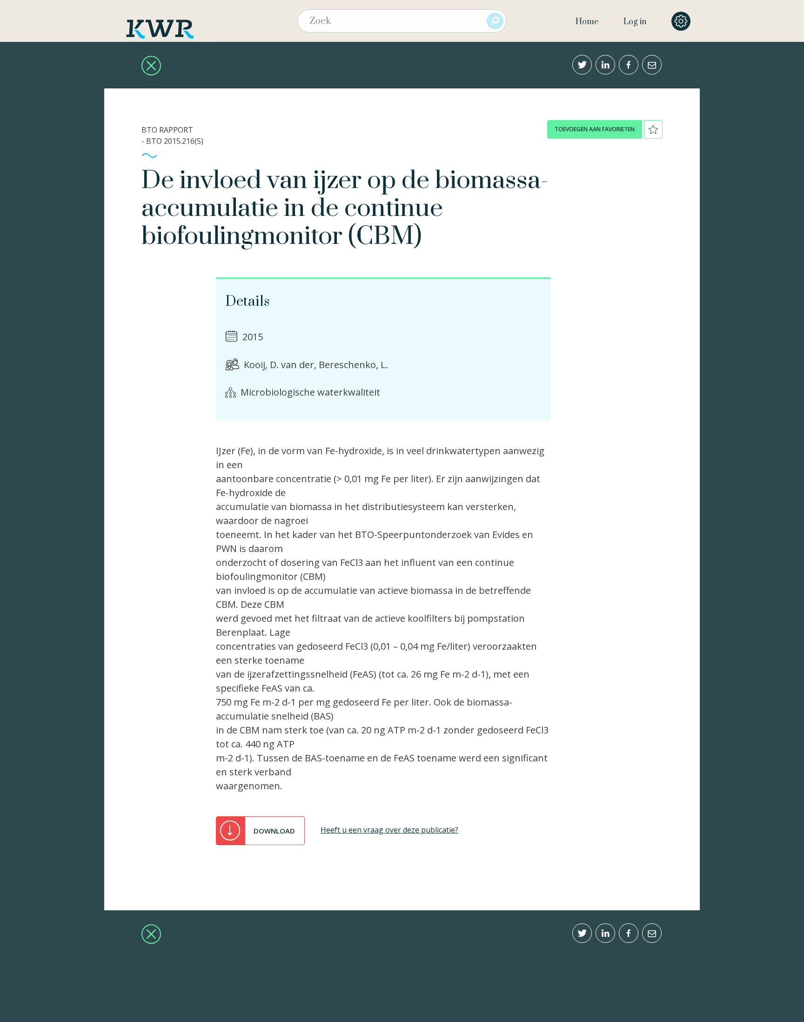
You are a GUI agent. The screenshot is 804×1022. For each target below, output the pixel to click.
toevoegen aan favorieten (595, 129)
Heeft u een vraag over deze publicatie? (389, 830)
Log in (634, 22)
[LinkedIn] (605, 64)
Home (587, 22)
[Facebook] (628, 64)
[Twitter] (582, 64)
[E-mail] (652, 64)
